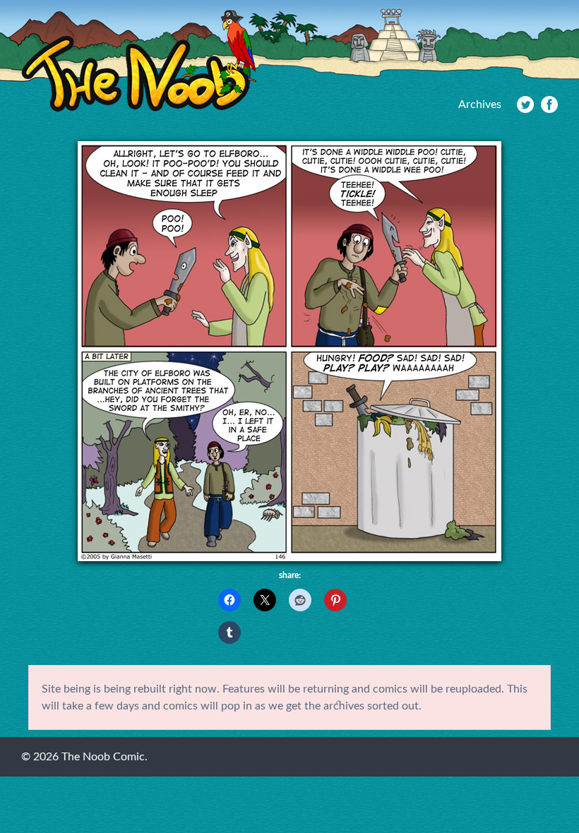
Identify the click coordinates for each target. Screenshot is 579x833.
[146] (289, 557)
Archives (479, 104)
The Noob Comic (138, 61)
